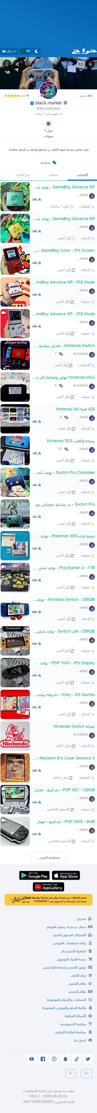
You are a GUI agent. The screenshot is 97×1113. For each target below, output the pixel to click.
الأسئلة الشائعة (75, 1016)
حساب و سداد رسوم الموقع (66, 927)
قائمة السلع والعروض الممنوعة (64, 1008)
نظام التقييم (77, 984)
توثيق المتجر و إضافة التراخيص (64, 968)
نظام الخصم (77, 992)
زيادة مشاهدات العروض (69, 943)
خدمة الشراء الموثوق (71, 960)
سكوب (53, 175)
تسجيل (81, 919)
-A (71, 1073)
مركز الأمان (78, 976)
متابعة (86, 96)
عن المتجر (23, 175)
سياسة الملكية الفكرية (70, 1032)
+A (86, 1073)
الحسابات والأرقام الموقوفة (66, 1000)
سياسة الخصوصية (73, 1024)
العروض (82, 175)
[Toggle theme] (36, 51)
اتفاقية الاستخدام (73, 951)
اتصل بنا (80, 1041)
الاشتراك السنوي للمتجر (69, 935)
